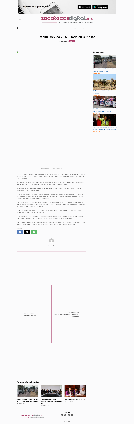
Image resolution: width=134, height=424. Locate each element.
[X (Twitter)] (27, 232)
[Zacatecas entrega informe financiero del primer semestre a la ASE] (51, 391)
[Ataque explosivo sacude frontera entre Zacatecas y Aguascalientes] (27, 391)
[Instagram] (69, 415)
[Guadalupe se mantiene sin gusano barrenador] (104, 82)
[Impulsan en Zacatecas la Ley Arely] (75, 391)
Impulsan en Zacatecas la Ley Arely (75, 399)
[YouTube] (72, 415)
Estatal (56, 28)
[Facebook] (20, 232)
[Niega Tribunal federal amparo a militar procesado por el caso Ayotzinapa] (104, 102)
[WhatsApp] (34, 232)
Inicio (49, 28)
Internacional (74, 28)
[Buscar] (17, 28)
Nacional (64, 28)
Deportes (83, 28)
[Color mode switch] (20, 19)
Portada (72, 41)
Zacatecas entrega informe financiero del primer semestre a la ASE (51, 401)
